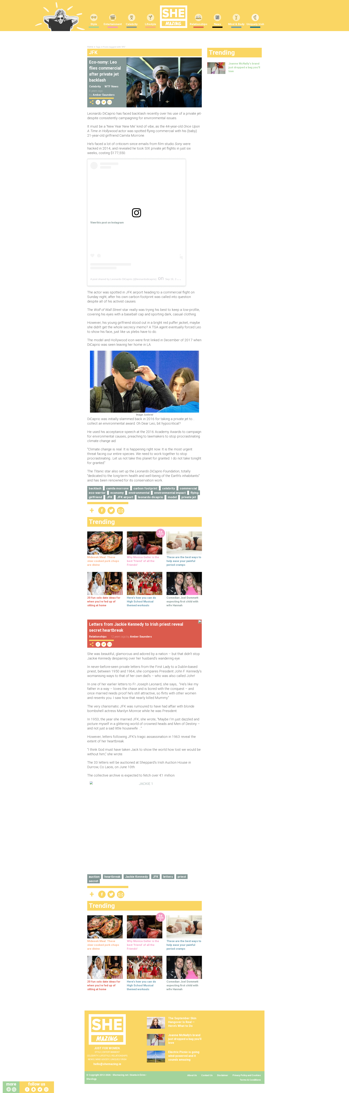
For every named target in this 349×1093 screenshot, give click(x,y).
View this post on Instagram (107, 222)
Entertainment (113, 24)
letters (168, 876)
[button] (14, 1089)
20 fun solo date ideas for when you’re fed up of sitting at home (103, 601)
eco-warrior (97, 493)
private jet (188, 497)
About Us (192, 1075)
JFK (109, 497)
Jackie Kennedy (136, 876)
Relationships (198, 24)
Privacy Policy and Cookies (246, 1075)
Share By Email (109, 102)
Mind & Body (236, 24)
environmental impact (170, 493)
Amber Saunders (104, 94)
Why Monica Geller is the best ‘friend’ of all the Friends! (143, 561)
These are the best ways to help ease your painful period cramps (184, 561)
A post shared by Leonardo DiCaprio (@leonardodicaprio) (123, 279)
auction (94, 876)
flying (194, 493)
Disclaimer (222, 1075)
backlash (95, 488)
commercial (188, 488)
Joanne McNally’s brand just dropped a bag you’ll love (244, 67)
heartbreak (112, 876)
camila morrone (117, 488)
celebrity (168, 488)
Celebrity (132, 24)
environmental (139, 493)
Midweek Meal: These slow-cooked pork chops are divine (103, 561)
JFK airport (125, 497)
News (217, 24)
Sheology (91, 1079)
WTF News (111, 86)
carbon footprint (145, 488)
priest (182, 876)
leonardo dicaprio (150, 497)
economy (117, 493)
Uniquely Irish (255, 24)
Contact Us (207, 1075)
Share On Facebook (98, 102)
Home (90, 47)
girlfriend (95, 497)
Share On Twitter (103, 102)
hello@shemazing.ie (107, 1064)
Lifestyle (150, 24)
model (172, 497)
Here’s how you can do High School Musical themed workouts (141, 601)
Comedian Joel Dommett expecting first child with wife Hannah (182, 601)
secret (93, 881)
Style (94, 24)
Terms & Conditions (250, 1080)
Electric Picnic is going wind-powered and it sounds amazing (183, 1055)
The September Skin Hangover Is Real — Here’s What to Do (182, 1022)
